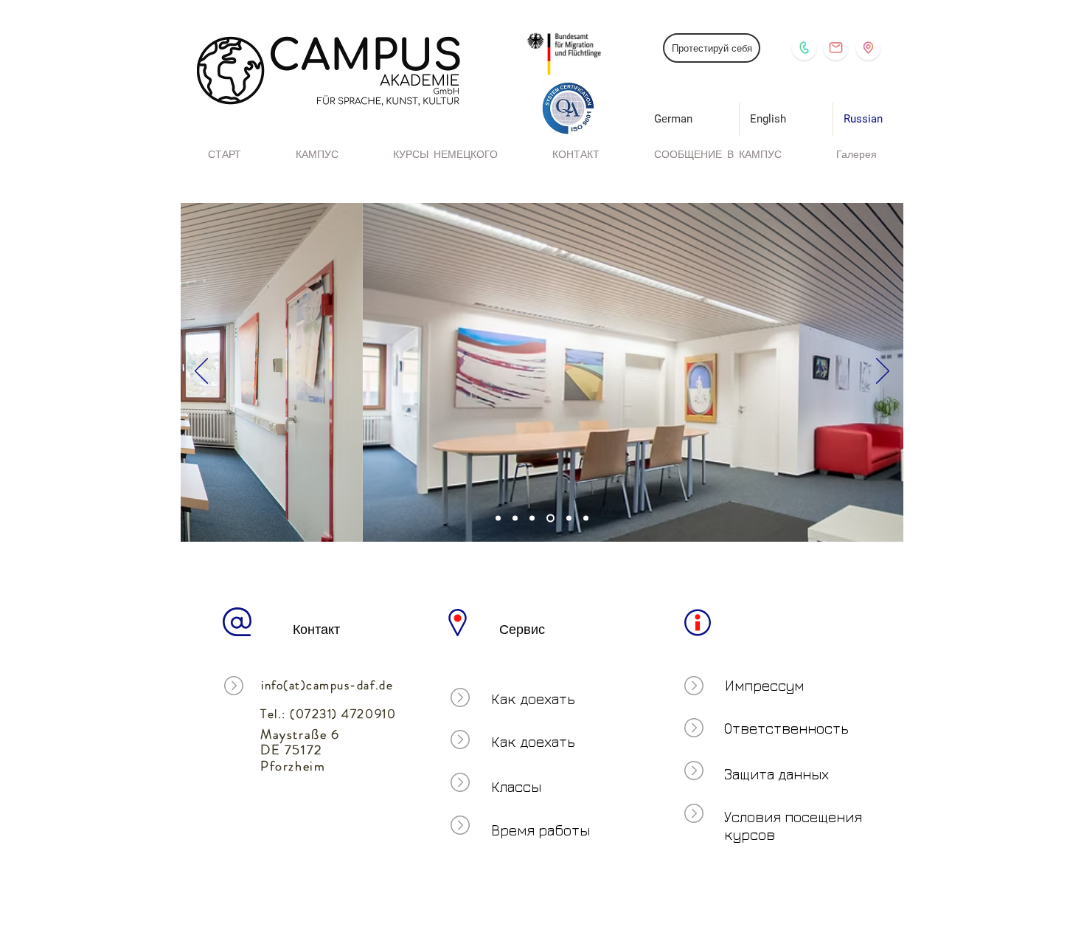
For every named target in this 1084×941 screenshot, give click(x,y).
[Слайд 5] (568, 518)
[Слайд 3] (498, 518)
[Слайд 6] (585, 518)
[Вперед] (882, 372)
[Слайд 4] (550, 518)
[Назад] (201, 372)
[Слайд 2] (515, 518)
